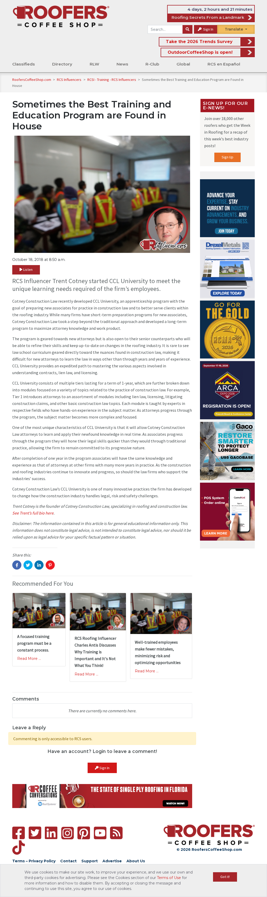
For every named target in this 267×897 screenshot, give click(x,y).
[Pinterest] (83, 833)
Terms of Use (169, 877)
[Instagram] (67, 833)
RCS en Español (224, 64)
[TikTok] (18, 847)
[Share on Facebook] (16, 565)
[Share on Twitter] (28, 565)
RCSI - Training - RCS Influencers (112, 79)
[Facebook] (18, 833)
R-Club (152, 64)
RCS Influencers (69, 79)
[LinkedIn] (51, 833)
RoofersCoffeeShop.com (31, 79)
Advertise (112, 861)
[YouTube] (100, 833)
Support (89, 861)
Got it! (225, 876)
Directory (62, 64)
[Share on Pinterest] (50, 565)
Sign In (207, 29)
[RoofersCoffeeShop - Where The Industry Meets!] (61, 16)
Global (183, 64)
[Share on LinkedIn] (39, 565)
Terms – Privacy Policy (34, 861)
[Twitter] (35, 833)
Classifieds (23, 64)
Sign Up (227, 157)
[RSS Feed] (116, 833)
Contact (68, 861)
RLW (94, 64)
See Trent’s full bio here (32, 513)
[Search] (187, 29)
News (122, 64)
